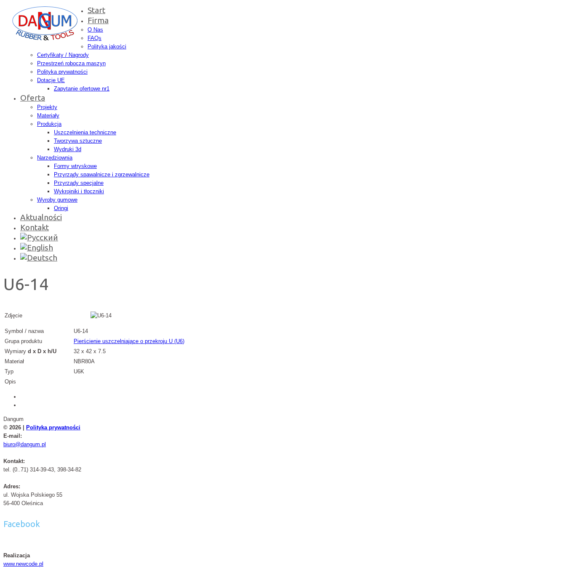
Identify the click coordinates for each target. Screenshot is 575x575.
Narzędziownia (54, 157)
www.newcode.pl (23, 564)
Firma (98, 20)
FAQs (94, 38)
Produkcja (49, 124)
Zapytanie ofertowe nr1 (81, 88)
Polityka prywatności (62, 72)
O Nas (95, 30)
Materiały (48, 115)
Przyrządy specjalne (79, 183)
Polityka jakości (107, 46)
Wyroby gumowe (57, 200)
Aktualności (41, 217)
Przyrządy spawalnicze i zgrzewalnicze (101, 174)
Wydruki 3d (67, 149)
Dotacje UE (51, 80)
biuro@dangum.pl (24, 444)
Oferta (32, 97)
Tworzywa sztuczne (78, 141)
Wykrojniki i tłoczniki (79, 191)
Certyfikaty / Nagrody (63, 55)
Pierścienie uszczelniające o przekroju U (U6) (129, 341)
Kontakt (34, 227)
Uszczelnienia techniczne (85, 132)
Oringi (61, 208)
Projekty (47, 107)
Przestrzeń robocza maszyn (71, 63)
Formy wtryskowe (75, 166)
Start (96, 10)
